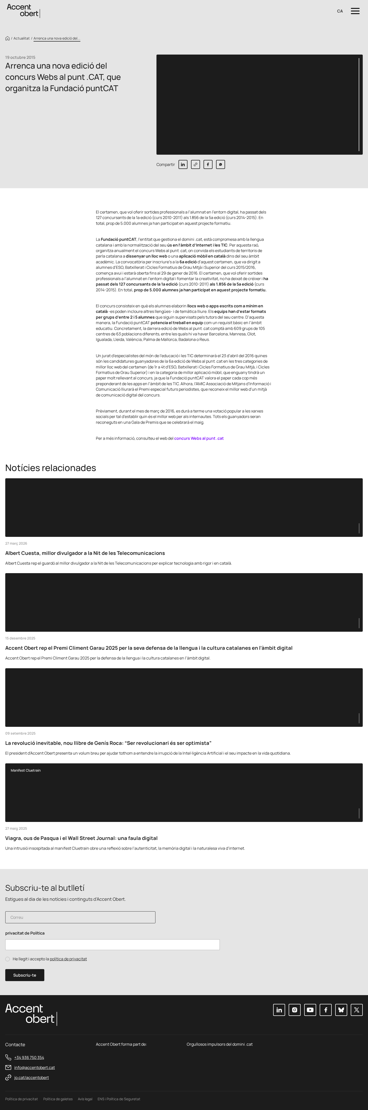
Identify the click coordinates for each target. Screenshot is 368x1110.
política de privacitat (68, 959)
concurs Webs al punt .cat (199, 438)
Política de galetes (58, 1098)
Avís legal (85, 1098)
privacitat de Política (25, 933)
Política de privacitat (21, 1098)
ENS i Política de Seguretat (119, 1098)
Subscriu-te (24, 975)
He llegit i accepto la (50, 959)
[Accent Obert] (23, 10)
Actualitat (22, 38)
